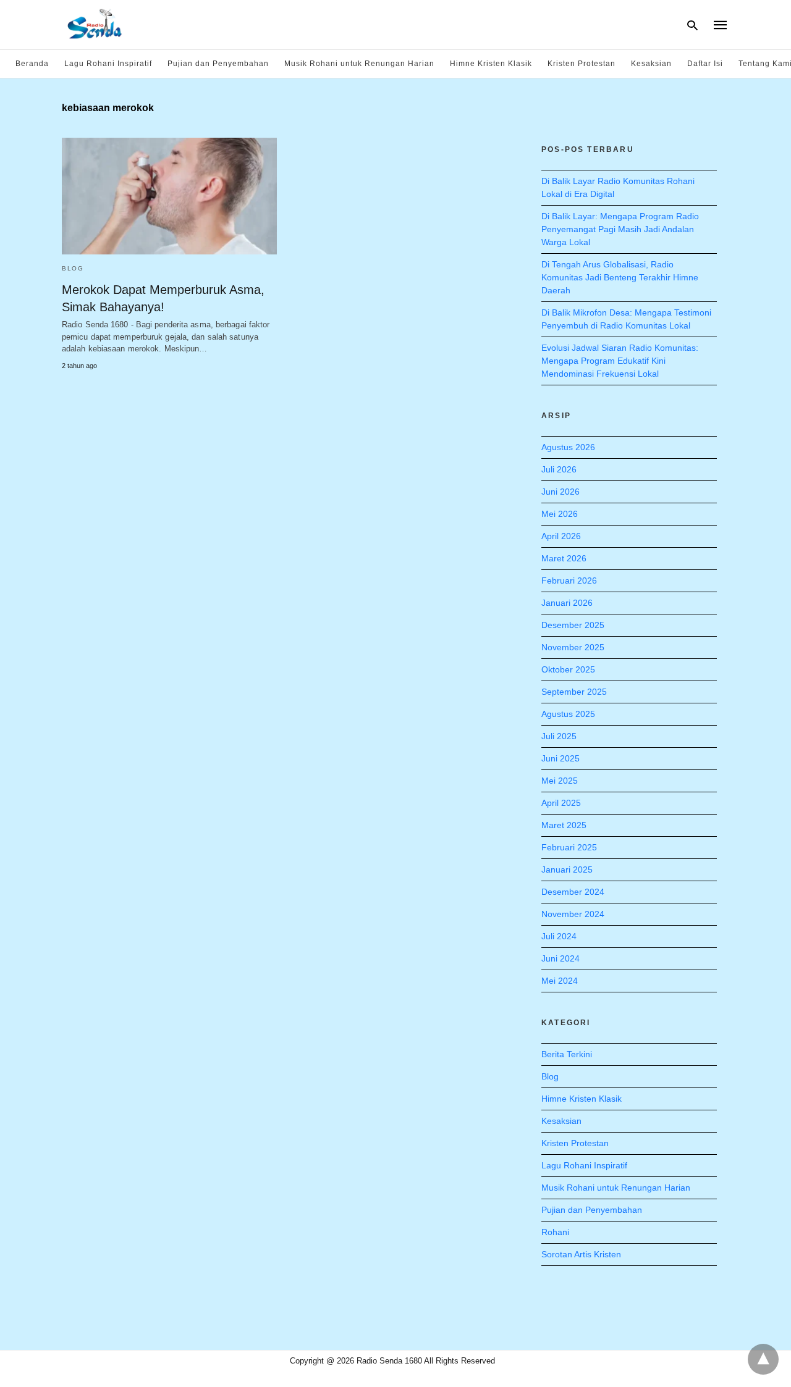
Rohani (555, 1232)
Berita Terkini (566, 1054)
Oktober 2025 (568, 669)
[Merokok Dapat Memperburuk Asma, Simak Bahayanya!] (169, 196)
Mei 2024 (559, 981)
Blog (72, 268)
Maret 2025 (563, 825)
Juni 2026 (560, 492)
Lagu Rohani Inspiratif (108, 63)
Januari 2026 (567, 603)
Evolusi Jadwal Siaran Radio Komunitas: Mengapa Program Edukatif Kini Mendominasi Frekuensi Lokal (619, 361)
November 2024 (572, 914)
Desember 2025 (572, 625)
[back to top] (763, 1359)
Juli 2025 (559, 736)
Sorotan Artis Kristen (581, 1254)
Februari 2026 (569, 580)
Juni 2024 (560, 958)
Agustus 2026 (568, 447)
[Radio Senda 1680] (95, 23)
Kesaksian (651, 63)
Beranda (32, 63)
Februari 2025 (569, 847)
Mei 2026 (559, 514)
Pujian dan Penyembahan (218, 63)
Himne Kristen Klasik (491, 63)
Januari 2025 (567, 869)
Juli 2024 (559, 936)
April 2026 (561, 536)
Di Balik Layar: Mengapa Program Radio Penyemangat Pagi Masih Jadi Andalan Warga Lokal (620, 229)
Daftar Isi (705, 63)
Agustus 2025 (568, 714)
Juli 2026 (559, 469)
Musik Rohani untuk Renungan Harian (359, 63)
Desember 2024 (572, 892)
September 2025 (574, 692)
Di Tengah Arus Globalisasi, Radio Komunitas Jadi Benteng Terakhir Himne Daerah (619, 277)
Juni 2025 (560, 758)
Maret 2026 (563, 558)
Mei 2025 (559, 781)
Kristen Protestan (581, 63)
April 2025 (561, 803)
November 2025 (572, 647)
